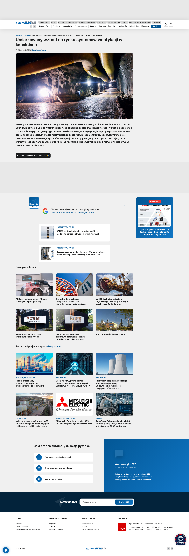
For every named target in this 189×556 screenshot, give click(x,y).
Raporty (93, 26)
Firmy (48, 26)
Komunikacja (101, 22)
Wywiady (102, 26)
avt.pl (166, 530)
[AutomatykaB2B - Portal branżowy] (26, 22)
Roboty (53, 22)
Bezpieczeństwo (114, 22)
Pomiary (124, 22)
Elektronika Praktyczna (90, 529)
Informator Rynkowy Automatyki (28, 529)
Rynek (41, 26)
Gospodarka (67, 26)
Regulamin (52, 524)
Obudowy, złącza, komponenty (140, 22)
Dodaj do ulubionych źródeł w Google (31, 155)
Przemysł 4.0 (157, 22)
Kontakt (19, 524)
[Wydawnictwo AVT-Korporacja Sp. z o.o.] (122, 527)
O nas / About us (22, 526)
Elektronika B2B (87, 524)
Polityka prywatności (56, 529)
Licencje (52, 526)
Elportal (84, 526)
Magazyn (145, 26)
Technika (111, 26)
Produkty (56, 26)
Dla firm (156, 26)
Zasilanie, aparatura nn (87, 22)
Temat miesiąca (80, 26)
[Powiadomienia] (6, 550)
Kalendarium (134, 26)
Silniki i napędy (44, 22)
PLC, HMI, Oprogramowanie (67, 22)
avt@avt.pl (168, 527)
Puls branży (122, 26)
